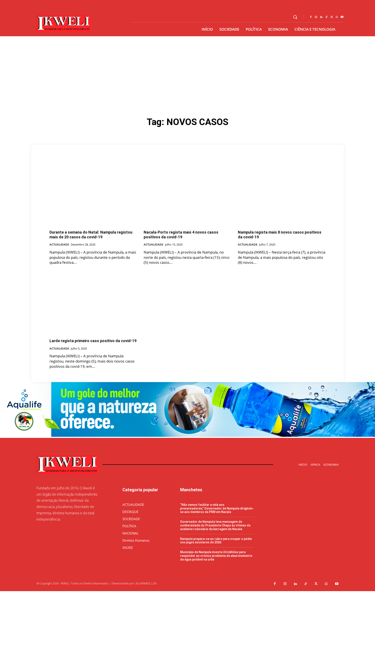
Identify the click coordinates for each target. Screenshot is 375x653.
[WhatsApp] (336, 17)
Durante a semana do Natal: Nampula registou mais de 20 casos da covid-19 (90, 234)
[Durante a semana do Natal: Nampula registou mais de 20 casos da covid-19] (93, 193)
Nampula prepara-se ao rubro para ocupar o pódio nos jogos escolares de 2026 (216, 540)
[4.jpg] (187, 435)
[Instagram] (316, 17)
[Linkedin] (321, 17)
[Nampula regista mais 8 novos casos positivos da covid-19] (282, 193)
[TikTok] (326, 17)
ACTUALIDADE (59, 244)
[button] (295, 17)
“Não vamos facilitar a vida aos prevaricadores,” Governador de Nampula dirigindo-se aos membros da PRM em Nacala (217, 508)
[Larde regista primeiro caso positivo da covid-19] (93, 302)
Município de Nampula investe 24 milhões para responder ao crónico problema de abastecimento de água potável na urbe (216, 555)
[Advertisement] (187, 68)
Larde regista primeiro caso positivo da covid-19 (93, 340)
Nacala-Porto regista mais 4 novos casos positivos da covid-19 (181, 234)
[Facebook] (310, 17)
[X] (331, 17)
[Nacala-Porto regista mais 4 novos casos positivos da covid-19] (187, 193)
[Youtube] (342, 17)
